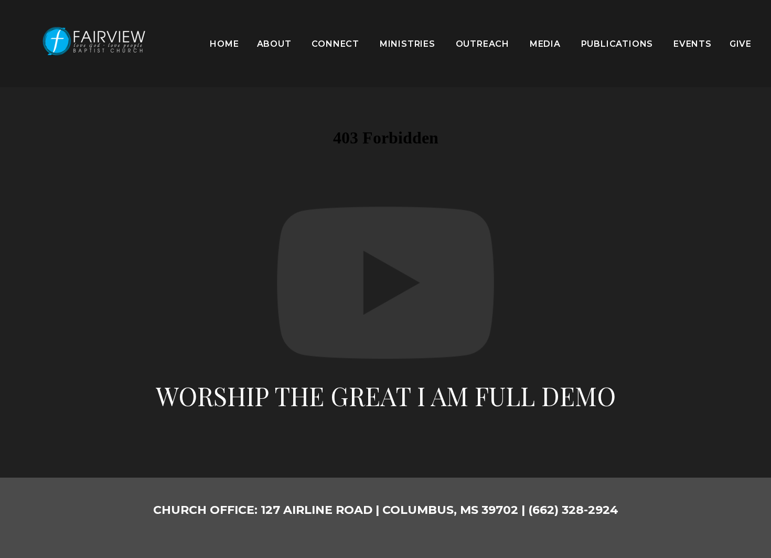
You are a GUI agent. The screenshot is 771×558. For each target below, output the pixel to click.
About (275, 44)
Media (546, 44)
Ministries (409, 44)
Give (741, 44)
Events (692, 44)
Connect (336, 44)
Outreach (484, 44)
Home (224, 44)
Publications (618, 44)
